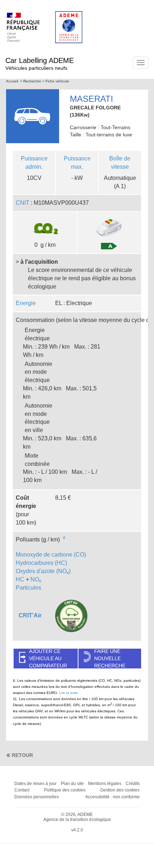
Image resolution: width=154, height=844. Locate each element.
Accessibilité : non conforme (112, 796)
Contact (21, 790)
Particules (28, 588)
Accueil (12, 81)
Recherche (32, 81)
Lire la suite (68, 693)
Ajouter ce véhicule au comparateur (48, 658)
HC (20, 579)
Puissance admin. (34, 162)
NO (35, 579)
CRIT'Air (30, 615)
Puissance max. (77, 162)
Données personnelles (36, 796)
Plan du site (72, 783)
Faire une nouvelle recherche (109, 658)
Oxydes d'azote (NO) (43, 571)
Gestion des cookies (120, 790)
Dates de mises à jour (35, 783)
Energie (26, 303)
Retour (22, 755)
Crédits (133, 783)
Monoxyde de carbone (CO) (51, 555)
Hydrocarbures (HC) (41, 563)
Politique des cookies (65, 790)
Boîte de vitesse (119, 162)
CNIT (22, 203)
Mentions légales (104, 783)
